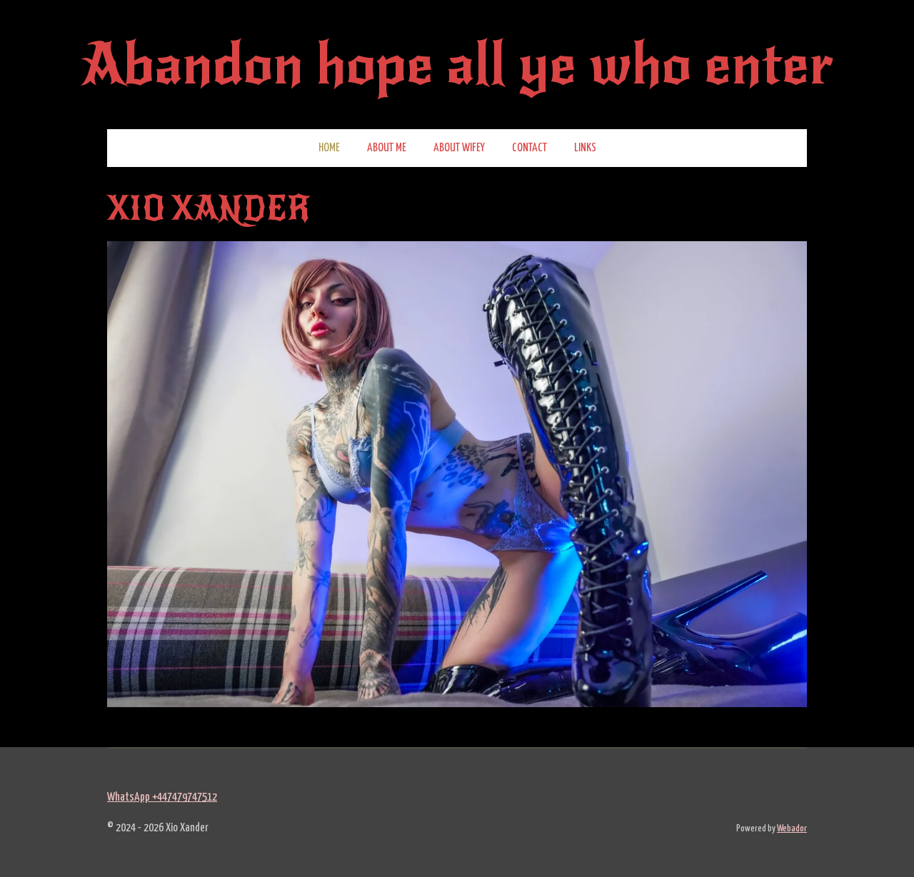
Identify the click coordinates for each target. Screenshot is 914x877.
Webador (792, 828)
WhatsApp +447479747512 (162, 797)
